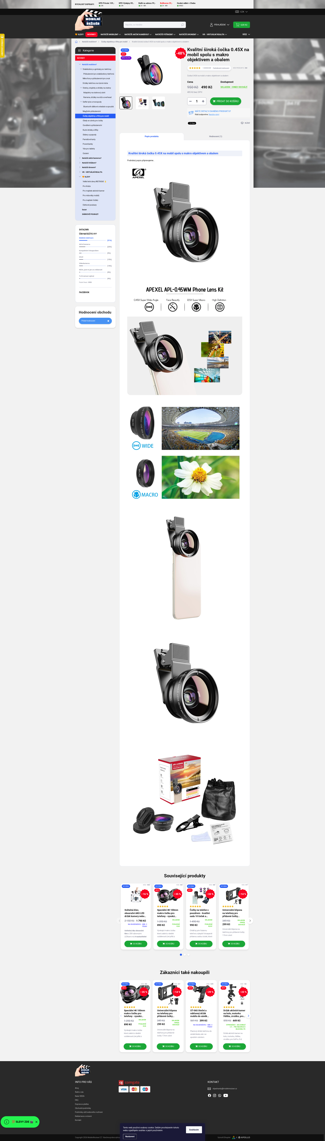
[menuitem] (80, 34)
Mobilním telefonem (86, 238)
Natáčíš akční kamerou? (91, 158)
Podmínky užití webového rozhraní (89, 1112)
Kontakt (78, 1120)
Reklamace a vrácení (83, 1116)
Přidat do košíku (228, 101)
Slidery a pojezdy (89, 135)
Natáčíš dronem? (89, 167)
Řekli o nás (79, 1092)
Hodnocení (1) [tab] (215, 136)
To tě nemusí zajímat (86, 276)
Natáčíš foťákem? (89, 163)
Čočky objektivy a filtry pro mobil (96, 116)
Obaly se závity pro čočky (93, 121)
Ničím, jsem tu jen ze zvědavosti (90, 270)
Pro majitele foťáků (90, 200)
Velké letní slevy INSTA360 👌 (94, 181)
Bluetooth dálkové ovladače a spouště (98, 107)
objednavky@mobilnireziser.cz (225, 1089)
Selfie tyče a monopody (92, 102)
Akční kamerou (84, 244)
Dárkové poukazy (90, 205)
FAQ (76, 1100)
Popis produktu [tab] (152, 136)
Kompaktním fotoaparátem (89, 251)
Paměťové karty (89, 139)
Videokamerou (84, 263)
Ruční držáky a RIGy (90, 130)
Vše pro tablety (89, 149)
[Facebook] (209, 1095)
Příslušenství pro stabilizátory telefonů (98, 74)
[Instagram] (214, 1095)
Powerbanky (88, 144)
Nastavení (129, 1136)
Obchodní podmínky (83, 1108)
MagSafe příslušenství (92, 111)
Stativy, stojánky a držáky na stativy (97, 88)
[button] (181, 954)
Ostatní (86, 153)
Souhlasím (194, 1130)
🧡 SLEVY (86, 177)
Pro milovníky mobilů (91, 195)
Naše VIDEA (79, 1096)
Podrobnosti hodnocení (221, 68)
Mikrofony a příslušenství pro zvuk (96, 78)
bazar (84, 210)
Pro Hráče (87, 186)
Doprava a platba (82, 1104)
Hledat (182, 25)
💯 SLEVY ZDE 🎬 (22, 1121)
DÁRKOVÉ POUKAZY (90, 214)
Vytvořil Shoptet (224, 1137)
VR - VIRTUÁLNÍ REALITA (92, 172)
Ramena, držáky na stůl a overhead (97, 97)
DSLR (81, 257)
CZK (242, 12)
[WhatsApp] (220, 1095)
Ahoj (77, 1088)
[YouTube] (226, 1095)
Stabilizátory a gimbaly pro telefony (97, 69)
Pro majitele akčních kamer (93, 191)
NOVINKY (81, 58)
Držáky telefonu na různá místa (95, 83)
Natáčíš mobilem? (89, 64)
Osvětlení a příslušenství (92, 125)
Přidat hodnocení (88, 321)
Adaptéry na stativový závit (94, 93)
